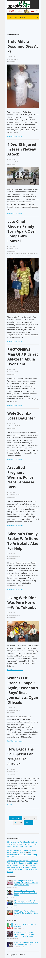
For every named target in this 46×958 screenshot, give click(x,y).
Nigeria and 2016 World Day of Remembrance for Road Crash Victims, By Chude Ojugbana (24, 934)
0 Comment (12, 61)
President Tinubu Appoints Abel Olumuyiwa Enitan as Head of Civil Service (25, 893)
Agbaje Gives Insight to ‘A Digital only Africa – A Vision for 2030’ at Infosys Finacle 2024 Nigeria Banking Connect (22, 868)
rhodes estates (13, 253)
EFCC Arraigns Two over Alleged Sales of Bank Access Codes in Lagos (26, 912)
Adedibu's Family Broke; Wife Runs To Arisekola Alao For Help (22, 541)
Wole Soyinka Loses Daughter (21, 416)
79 (21, 822)
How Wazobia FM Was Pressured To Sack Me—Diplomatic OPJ (26, 944)
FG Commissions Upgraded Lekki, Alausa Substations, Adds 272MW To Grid (26, 903)
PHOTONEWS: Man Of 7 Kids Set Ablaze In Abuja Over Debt (22, 356)
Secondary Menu (17, 17)
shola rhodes (27, 255)
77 (35, 818)
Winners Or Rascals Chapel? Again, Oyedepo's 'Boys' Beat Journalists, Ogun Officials (22, 690)
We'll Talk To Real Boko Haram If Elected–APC (25, 925)
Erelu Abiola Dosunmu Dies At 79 (22, 46)
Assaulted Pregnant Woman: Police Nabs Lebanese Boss (20, 477)
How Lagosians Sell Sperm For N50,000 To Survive (20, 756)
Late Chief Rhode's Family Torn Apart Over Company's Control (21, 231)
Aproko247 (22, 955)
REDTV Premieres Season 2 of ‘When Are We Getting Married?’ (22, 854)
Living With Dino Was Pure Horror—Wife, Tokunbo (22, 602)
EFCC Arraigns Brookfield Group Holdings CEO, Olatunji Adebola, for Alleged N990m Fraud (26, 883)
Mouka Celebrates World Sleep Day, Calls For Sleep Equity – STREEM (22, 843)
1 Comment (12, 712)
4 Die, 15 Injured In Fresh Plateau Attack (21, 149)
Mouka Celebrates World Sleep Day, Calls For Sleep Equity (22, 845)
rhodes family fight (23, 253)
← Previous (15, 818)
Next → (28, 822)
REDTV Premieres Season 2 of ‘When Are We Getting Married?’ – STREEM (21, 851)
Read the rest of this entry (15, 136)
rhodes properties (18, 255)
